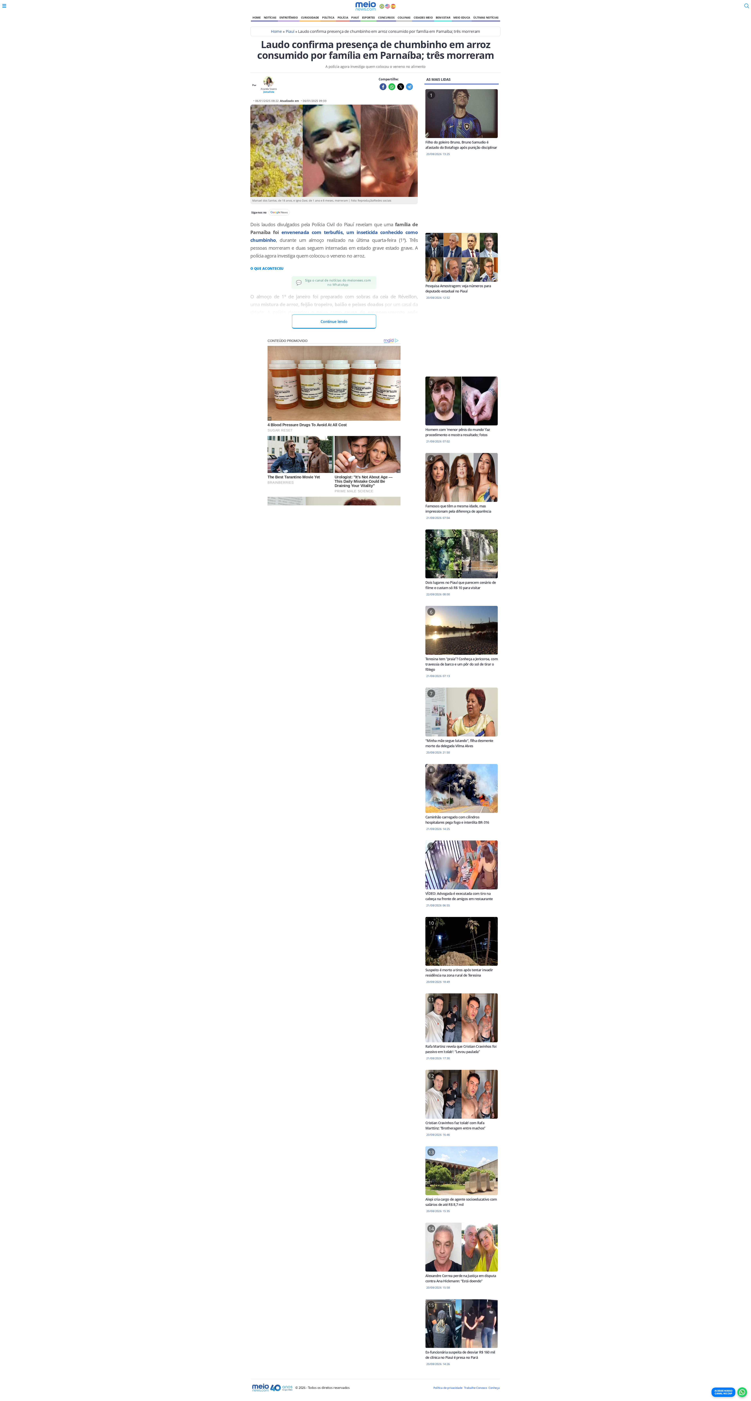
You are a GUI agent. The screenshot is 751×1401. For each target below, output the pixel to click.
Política (328, 17)
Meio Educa (461, 17)
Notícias (270, 17)
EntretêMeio (288, 17)
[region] (461, 197)
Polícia (343, 17)
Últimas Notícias (486, 17)
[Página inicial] (365, 6)
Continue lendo (334, 321)
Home (256, 17)
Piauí (355, 17)
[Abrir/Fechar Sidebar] (4, 6)
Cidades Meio (423, 17)
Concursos (386, 17)
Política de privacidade (447, 1388)
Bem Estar (443, 17)
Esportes (368, 17)
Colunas (404, 17)
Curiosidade (310, 17)
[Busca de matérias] (746, 7)
